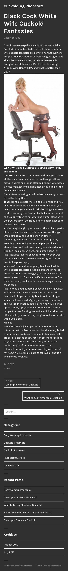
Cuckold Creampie (14, 442)
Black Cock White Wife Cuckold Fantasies (27, 512)
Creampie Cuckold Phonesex (20, 497)
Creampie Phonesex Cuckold (20, 520)
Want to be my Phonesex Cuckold (23, 504)
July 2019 (9, 552)
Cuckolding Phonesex (23, 6)
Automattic (56, 566)
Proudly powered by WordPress (18, 566)
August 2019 (11, 544)
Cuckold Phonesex (14, 450)
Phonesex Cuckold (14, 457)
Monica (7, 368)
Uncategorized (12, 37)
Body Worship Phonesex (17, 435)
